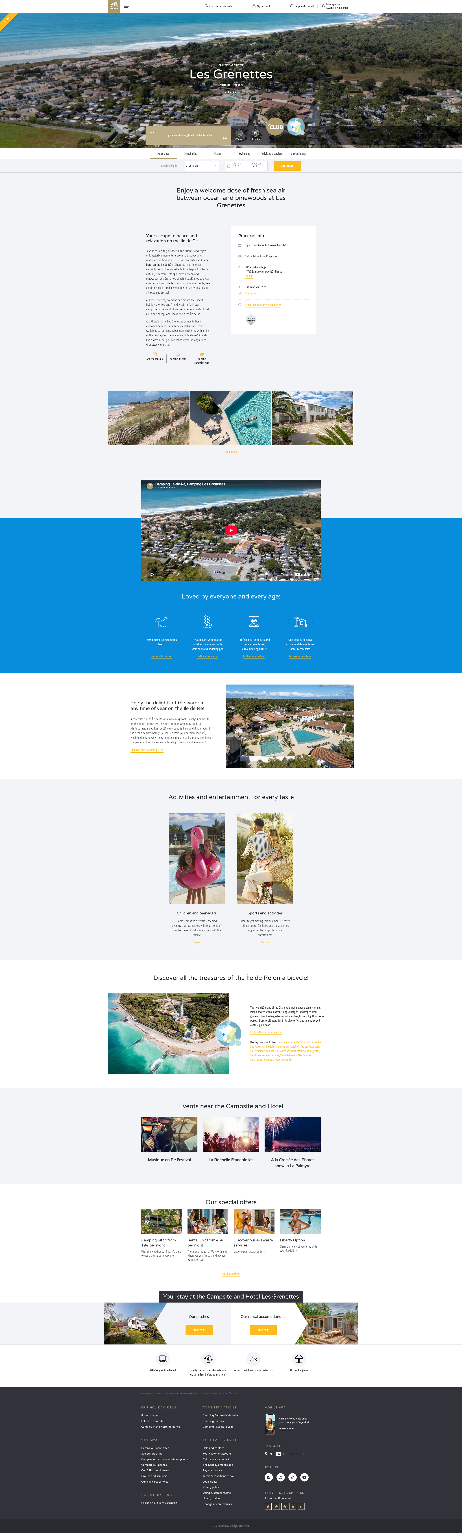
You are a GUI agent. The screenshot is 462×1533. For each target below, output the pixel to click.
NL (271, 1454)
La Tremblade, (257, 1051)
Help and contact (213, 1448)
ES (285, 1454)
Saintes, (307, 1055)
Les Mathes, (256, 1059)
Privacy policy (211, 1487)
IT (304, 1454)
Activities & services (271, 153)
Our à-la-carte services (154, 1481)
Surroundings (298, 153)
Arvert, (316, 1046)
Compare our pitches (154, 1464)
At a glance (163, 153)
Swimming (244, 153)
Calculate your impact (216, 1459)
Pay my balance (212, 1470)
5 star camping (150, 1415)
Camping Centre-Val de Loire (220, 1415)
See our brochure (151, 1453)
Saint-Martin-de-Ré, (310, 1042)
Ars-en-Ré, (306, 1046)
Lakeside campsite (152, 1421)
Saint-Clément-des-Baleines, (285, 1046)
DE (298, 1454)
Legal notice (210, 1481)
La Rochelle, (272, 1051)
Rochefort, (297, 1051)
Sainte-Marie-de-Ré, (289, 1042)
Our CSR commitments (155, 1470)
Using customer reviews (217, 1492)
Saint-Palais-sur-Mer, (291, 1055)
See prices (287, 165)
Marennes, (285, 1051)
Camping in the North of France (160, 1426)
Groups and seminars (154, 1476)
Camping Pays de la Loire (218, 1426)
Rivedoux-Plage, (272, 1059)
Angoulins (287, 1059)
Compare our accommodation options (164, 1459)
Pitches (217, 153)
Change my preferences (217, 1504)
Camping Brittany (213, 1421)
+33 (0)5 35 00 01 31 (255, 287)
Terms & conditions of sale (219, 1476)
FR (291, 1454)
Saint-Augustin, (311, 1051)
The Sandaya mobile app (218, 1464)
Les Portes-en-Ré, (259, 1046)
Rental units (190, 153)
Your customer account (217, 1453)
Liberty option (211, 1498)
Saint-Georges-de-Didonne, (265, 1055)
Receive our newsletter (155, 1448)
